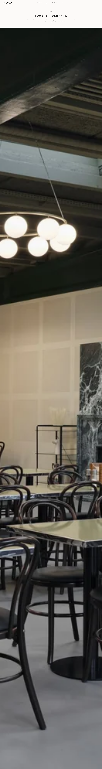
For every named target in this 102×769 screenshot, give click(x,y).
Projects (47, 3)
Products (39, 3)
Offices (50, 11)
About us (62, 3)
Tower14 (40, 20)
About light (54, 3)
